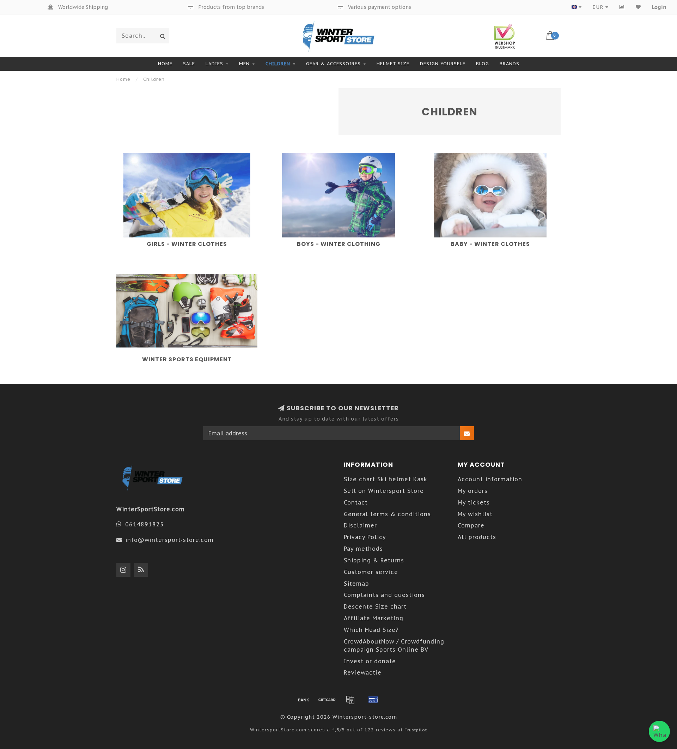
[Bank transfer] (303, 699)
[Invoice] (350, 699)
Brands (509, 64)
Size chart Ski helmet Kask (385, 479)
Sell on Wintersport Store (384, 490)
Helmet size (393, 64)
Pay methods (363, 548)
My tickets (474, 502)
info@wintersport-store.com (169, 539)
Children (278, 64)
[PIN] (373, 699)
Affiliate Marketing (373, 618)
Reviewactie (363, 672)
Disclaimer (360, 525)
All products (477, 536)
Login (659, 7)
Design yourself (442, 64)
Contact (356, 502)
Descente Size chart (375, 606)
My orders (473, 490)
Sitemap (356, 583)
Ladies (214, 64)
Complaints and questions (384, 594)
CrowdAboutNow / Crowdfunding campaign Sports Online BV (394, 645)
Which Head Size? (371, 629)
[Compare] (622, 7)
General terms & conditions (387, 514)
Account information (490, 479)
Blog (482, 64)
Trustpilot (416, 729)
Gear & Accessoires (333, 64)
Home (165, 64)
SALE (189, 64)
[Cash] (327, 699)
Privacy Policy (365, 536)
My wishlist (475, 514)
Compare (471, 525)
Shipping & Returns (374, 560)
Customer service (371, 571)
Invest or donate (370, 661)
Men (244, 64)
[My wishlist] (638, 7)
